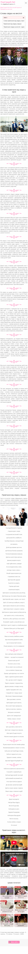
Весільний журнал (15, 7)
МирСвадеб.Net (4, 7)
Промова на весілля (6, 9)
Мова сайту (14, 942)
